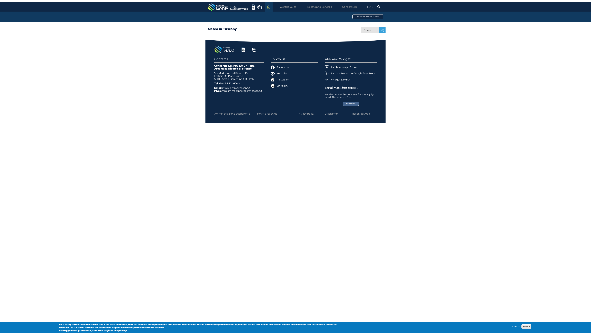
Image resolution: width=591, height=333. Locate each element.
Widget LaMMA (340, 79)
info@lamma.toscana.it (236, 87)
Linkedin (282, 85)
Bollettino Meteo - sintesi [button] (367, 16)
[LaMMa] (224, 49)
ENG (371, 7)
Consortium (349, 6)
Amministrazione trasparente (232, 113)
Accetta (515, 326)
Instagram (283, 79)
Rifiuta (526, 326)
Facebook (283, 67)
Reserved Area (361, 113)
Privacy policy (306, 113)
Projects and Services (319, 6)
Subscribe (350, 104)
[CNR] (254, 49)
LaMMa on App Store (344, 67)
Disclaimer (331, 113)
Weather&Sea (288, 6)
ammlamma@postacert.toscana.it (241, 90)
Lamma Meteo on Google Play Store (353, 73)
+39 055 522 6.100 (229, 83)
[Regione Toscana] (243, 49)
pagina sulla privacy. (115, 330)
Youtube (282, 73)
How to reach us (267, 113)
